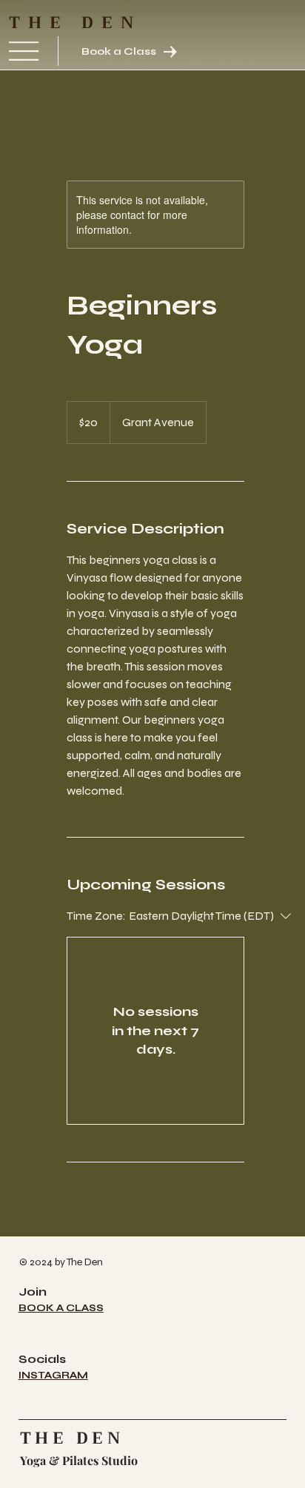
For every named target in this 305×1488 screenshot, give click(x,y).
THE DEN (75, 23)
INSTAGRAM (53, 1375)
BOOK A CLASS (61, 1308)
